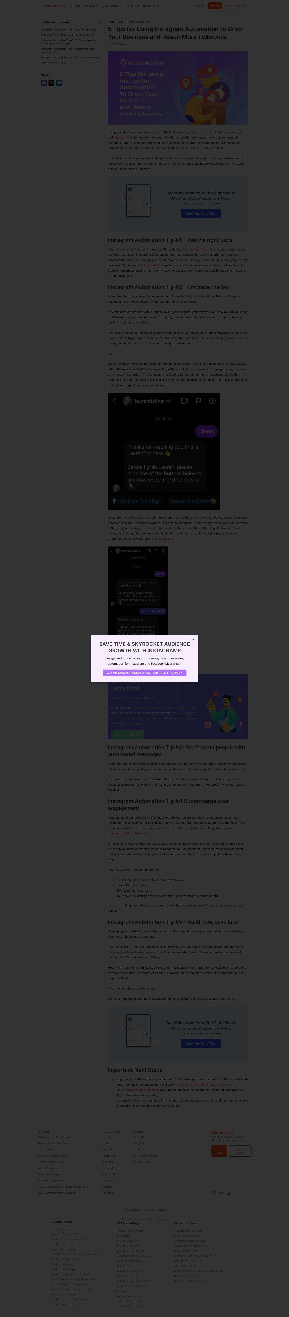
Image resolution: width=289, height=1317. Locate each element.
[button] (193, 639)
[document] (144, 658)
